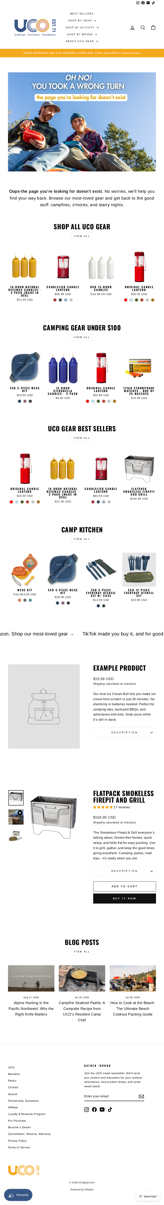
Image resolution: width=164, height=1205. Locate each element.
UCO (11, 1067)
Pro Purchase (17, 1120)
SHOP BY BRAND (80, 34)
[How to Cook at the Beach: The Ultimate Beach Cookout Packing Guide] (133, 978)
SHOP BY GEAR (80, 20)
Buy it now (124, 898)
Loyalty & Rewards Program (26, 1114)
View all (82, 236)
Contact (13, 1087)
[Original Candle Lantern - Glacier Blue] (131, 300)
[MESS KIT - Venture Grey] (25, 600)
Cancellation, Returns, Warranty (29, 1133)
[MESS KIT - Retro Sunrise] (19, 600)
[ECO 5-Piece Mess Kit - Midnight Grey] (30, 401)
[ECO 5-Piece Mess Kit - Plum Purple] (25, 401)
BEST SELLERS (82, 13)
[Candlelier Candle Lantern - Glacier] (66, 300)
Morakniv (14, 1074)
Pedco (12, 1080)
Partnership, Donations (23, 1100)
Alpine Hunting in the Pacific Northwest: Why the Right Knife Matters (31, 1008)
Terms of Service (19, 1147)
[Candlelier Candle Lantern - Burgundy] (55, 300)
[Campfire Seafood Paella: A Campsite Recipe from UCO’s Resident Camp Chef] (82, 978)
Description (124, 732)
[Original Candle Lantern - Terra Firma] (142, 300)
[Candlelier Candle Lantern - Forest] (60, 300)
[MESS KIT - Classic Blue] (30, 600)
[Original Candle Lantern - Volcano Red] (126, 300)
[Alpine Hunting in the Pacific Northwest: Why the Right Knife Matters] (31, 978)
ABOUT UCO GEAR (80, 41)
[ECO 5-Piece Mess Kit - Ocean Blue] (19, 401)
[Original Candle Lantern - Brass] (153, 300)
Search (12, 1094)
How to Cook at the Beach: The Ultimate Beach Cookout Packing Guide (132, 1008)
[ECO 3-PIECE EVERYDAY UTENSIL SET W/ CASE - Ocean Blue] (98, 606)
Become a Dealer (19, 1127)
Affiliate (13, 1107)
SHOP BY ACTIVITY (80, 27)
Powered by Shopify (82, 1189)
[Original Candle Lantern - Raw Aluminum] (147, 300)
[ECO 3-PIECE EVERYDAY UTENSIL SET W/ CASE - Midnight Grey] (104, 606)
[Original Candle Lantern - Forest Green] (136, 300)
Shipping (99, 683)
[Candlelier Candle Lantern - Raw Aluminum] (71, 300)
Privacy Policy (17, 1140)
